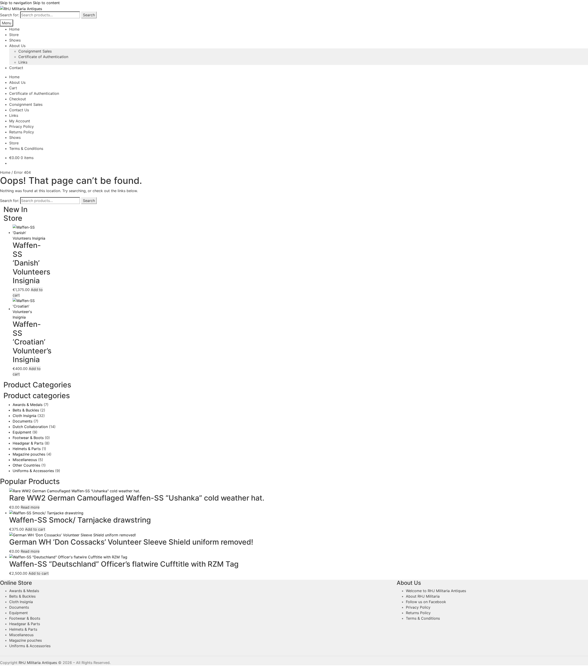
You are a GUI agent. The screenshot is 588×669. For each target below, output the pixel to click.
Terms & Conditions (26, 148)
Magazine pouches (29, 454)
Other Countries (26, 465)
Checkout (17, 99)
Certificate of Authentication (43, 56)
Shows (15, 40)
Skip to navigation (16, 2)
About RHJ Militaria (423, 596)
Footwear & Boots (28, 437)
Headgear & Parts (28, 443)
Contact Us (19, 110)
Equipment (22, 432)
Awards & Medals (27, 404)
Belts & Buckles (26, 410)
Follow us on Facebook (426, 601)
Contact (16, 67)
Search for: (9, 15)
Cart (13, 88)
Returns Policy (21, 132)
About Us (17, 45)
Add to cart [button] (35, 529)
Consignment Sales (35, 51)
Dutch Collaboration (30, 426)
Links (22, 62)
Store (14, 34)
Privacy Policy (21, 126)
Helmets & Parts (27, 448)
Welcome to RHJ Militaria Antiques (436, 590)
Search (89, 15)
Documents (22, 421)
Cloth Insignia (24, 415)
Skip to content (46, 2)
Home (14, 29)
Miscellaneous (25, 459)
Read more (30, 507)
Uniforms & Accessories (33, 470)
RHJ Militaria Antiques (38, 662)
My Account (19, 121)
